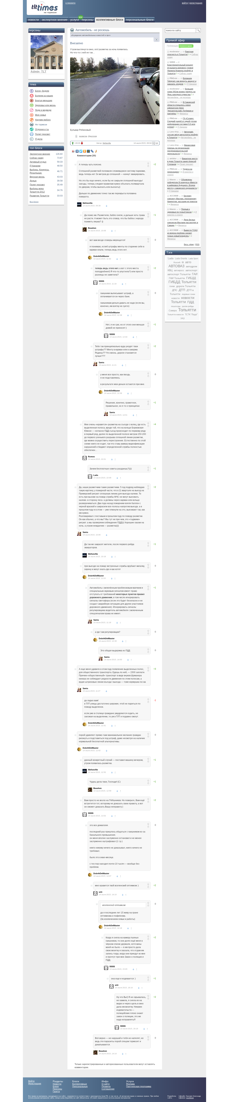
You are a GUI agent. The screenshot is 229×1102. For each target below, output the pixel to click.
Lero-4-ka (174, 132)
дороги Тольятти (186, 286)
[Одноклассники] (85, 151)
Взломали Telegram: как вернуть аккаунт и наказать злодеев (181, 81)
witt (100, 892)
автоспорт (191, 270)
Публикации (172, 46)
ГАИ (195, 274)
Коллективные (79, 1084)
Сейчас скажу (36, 158)
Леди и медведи (43, 110)
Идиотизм (92, 136)
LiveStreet (190, 1098)
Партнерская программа (138, 1086)
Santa (101, 362)
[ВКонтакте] (77, 151)
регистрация (195, 3)
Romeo (91, 457)
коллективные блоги (109, 19)
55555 (101, 281)
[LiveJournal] (92, 151)
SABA (172, 62)
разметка (83, 136)
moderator (174, 51)
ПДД (190, 302)
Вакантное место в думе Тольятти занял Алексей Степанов (182, 161)
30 (157, 143)
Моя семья (40, 115)
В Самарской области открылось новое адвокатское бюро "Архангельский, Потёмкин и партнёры (181, 108)
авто (188, 262)
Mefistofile (107, 143)
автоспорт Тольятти (179, 274)
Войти (31, 1081)
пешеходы (176, 306)
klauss (173, 179)
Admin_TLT (38, 71)
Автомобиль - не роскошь (92, 30)
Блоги (56, 1086)
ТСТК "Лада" (191, 314)
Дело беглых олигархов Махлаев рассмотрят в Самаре (182, 222)
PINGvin (173, 78)
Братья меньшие (43, 100)
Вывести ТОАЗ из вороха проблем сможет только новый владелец (182, 233)
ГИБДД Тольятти (182, 282)
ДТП (182, 290)
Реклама (130, 1084)
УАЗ (182, 318)
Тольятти (187, 309)
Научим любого (43, 120)
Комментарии (185, 46)
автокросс (179, 270)
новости (33, 19)
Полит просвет (42, 134)
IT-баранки (35, 166)
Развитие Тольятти (39, 196)
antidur (173, 158)
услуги (74, 19)
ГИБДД (191, 278)
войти (185, 3)
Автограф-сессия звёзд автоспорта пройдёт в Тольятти (182, 135)
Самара (173, 310)
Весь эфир (189, 244)
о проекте (70, 3)
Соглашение (108, 1089)
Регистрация (34, 1083)
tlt (183, 262)
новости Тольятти (182, 300)
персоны (87, 19)
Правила (106, 1086)
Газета (56, 1091)
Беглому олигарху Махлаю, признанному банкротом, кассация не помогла (182, 199)
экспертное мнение (54, 19)
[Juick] (96, 151)
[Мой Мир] (88, 151)
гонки (172, 286)
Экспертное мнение (40, 154)
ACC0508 (174, 196)
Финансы (184, 113)
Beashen (92, 228)
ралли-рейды (188, 306)
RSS (197, 244)
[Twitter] (81, 151)
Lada (95, 475)
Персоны (57, 1089)
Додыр (33, 181)
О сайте (106, 1084)
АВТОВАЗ (176, 266)
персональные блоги (140, 19)
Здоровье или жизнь (45, 105)
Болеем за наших (44, 95)
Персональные (80, 1086)
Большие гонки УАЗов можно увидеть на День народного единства (181, 92)
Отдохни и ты (42, 129)
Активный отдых (38, 162)
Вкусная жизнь (37, 177)
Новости (57, 1084)
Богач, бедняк (42, 91)
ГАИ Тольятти (177, 278)
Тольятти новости (175, 314)
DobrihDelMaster (101, 256)
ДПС (174, 290)
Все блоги (34, 202)
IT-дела (38, 139)
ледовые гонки (188, 294)
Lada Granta (181, 258)
